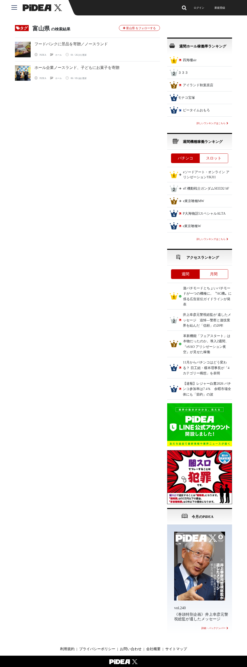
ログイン (199, 7)
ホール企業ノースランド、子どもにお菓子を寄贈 (76, 68)
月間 (214, 274)
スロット (213, 158)
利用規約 (67, 649)
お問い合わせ (131, 649)
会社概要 (153, 649)
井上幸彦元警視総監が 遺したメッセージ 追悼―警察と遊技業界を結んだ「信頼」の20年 (207, 320)
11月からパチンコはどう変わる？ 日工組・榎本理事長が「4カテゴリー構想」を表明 (206, 368)
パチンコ (185, 158)
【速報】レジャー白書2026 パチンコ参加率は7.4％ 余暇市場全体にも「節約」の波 (207, 389)
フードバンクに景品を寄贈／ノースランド (71, 44)
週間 (185, 274)
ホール (58, 55)
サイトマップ (176, 649)
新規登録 (219, 7)
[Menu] (17, 7)
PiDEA (43, 55)
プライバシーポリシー (97, 649)
